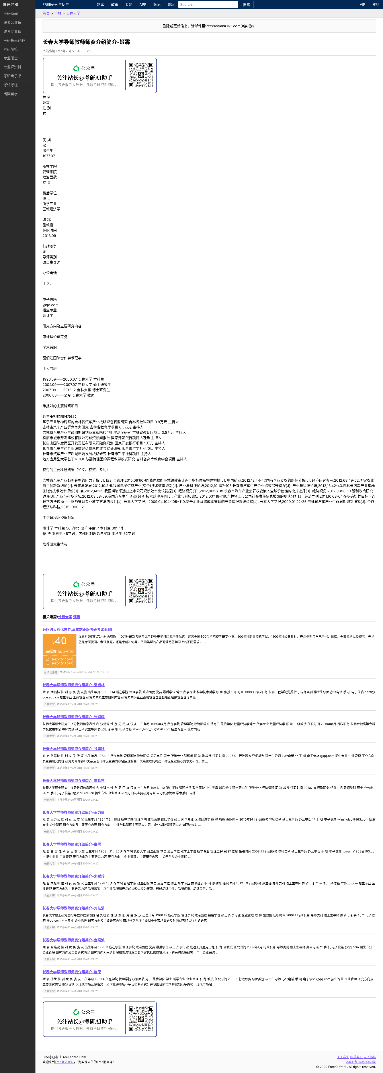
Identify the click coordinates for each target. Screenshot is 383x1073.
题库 (100, 4)
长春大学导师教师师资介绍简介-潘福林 (74, 685)
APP (142, 4)
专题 (128, 4)
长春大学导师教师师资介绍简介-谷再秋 (74, 749)
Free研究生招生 (56, 4)
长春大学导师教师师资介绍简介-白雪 (72, 844)
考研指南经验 (14, 40)
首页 (46, 13)
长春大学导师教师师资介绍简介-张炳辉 (74, 717)
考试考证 (11, 85)
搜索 (246, 4)
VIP (362, 4)
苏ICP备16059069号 (361, 1062)
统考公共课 (12, 22)
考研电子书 (12, 76)
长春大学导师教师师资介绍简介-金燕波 (74, 940)
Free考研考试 (64, 1062)
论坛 (171, 4)
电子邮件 (369, 1057)
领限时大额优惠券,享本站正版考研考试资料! (77, 629)
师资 (76, 617)
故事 (114, 4)
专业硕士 (11, 58)
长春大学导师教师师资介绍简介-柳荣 (72, 972)
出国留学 (11, 94)
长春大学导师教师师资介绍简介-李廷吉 (74, 780)
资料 (375, 4)
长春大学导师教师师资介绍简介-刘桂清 (74, 908)
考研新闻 (11, 13)
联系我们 (356, 1057)
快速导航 (10, 4)
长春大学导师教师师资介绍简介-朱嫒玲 (74, 876)
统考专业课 (12, 31)
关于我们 (343, 1057)
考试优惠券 (50, 672)
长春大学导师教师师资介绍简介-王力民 (74, 812)
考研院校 (11, 49)
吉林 (57, 13)
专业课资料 (12, 67)
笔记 (156, 4)
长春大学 (73, 13)
